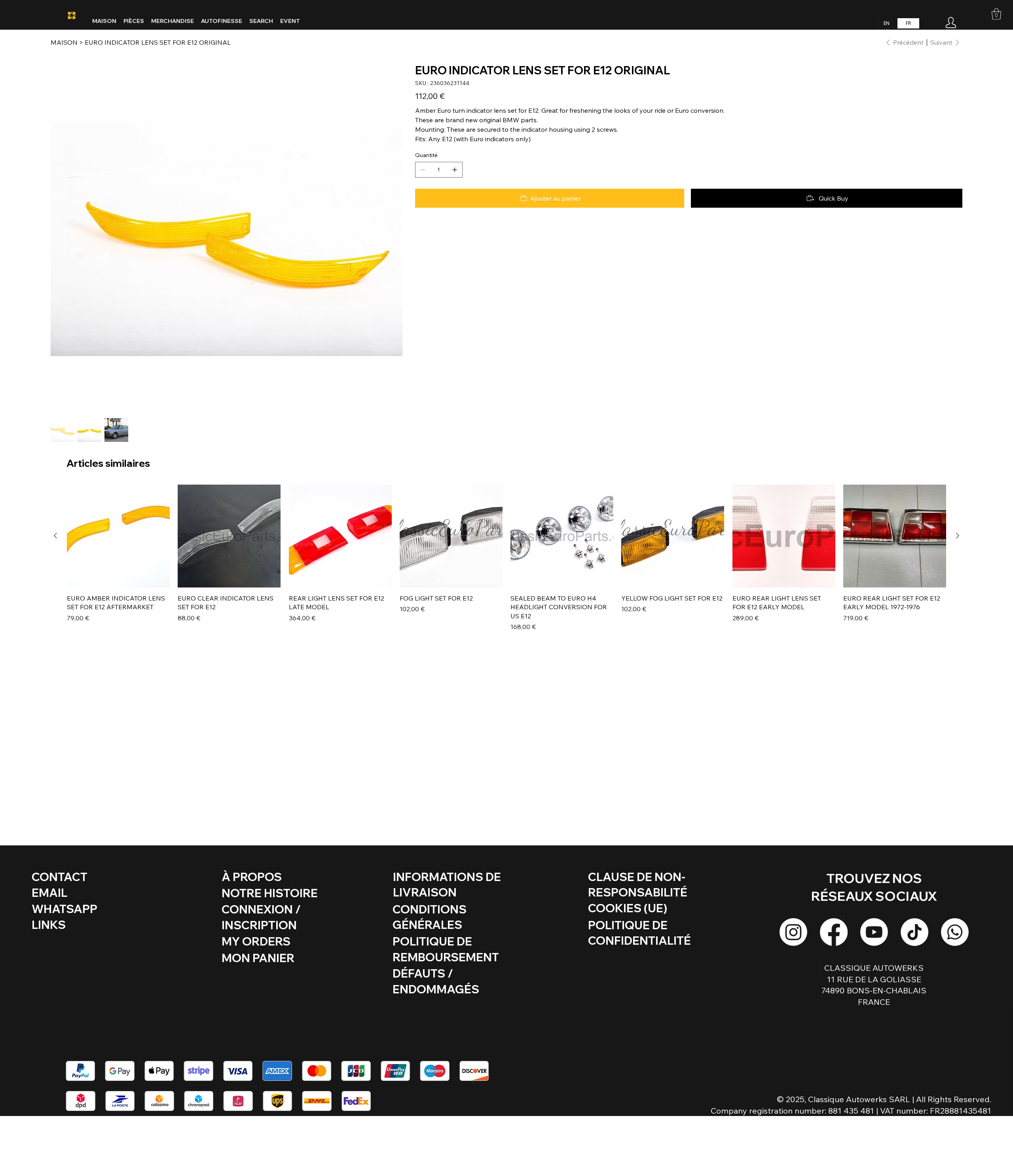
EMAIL (49, 892)
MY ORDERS (256, 941)
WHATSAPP (64, 909)
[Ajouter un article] (455, 170)
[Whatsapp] (955, 932)
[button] (996, 14)
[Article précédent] (55, 535)
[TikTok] (914, 932)
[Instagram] (793, 932)
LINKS (49, 924)
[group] (506, 558)
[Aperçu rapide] (118, 536)
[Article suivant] (957, 535)
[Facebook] (834, 932)
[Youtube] (874, 932)
